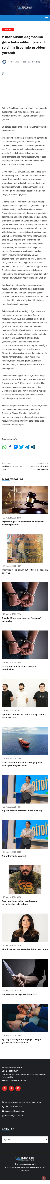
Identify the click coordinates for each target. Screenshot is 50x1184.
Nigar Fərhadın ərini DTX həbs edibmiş (22, 810)
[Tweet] (21, 447)
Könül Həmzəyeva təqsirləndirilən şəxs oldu (25, 949)
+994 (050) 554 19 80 (14, 1107)
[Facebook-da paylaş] (10, 447)
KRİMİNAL (8, 30)
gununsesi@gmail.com (14, 1111)
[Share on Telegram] (27, 447)
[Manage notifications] (44, 1178)
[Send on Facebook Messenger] (15, 447)
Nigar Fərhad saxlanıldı (14, 856)
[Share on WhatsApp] (4, 447)
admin (17, 62)
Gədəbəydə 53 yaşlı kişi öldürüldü (19, 994)
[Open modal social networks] (33, 447)
